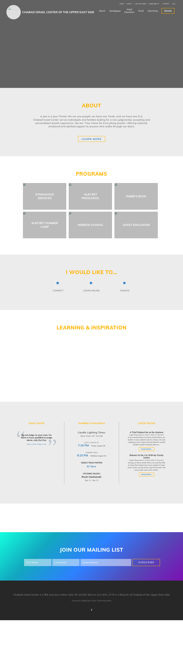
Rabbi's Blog (136, 196)
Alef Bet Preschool (90, 196)
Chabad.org (85, 601)
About (129, 4)
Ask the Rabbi (140, 4)
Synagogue (115, 10)
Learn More (92, 139)
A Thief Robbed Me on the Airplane (146, 432)
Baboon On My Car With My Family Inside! (147, 456)
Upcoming (153, 10)
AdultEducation (129, 10)
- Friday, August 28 (91, 446)
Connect (58, 290)
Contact (166, 4)
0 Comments (159, 435)
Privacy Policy (106, 601)
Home (122, 4)
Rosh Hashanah (91, 476)
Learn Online (91, 290)
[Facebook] (91, 610)
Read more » (146, 449)
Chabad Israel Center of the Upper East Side (58, 12)
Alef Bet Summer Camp (44, 224)
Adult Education (136, 225)
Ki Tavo (91, 466)
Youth (141, 10)
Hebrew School (90, 225)
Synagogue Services (44, 196)
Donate (168, 10)
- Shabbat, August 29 (91, 456)
